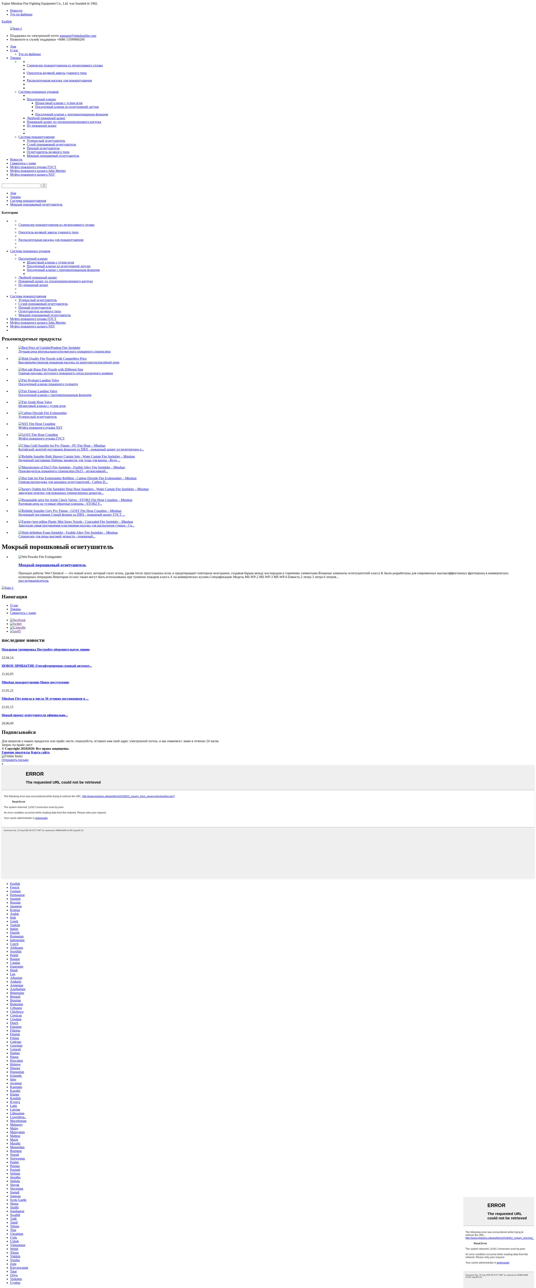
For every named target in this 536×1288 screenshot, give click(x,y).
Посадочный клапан (41, 99)
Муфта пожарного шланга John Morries (38, 171)
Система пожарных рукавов (38, 91)
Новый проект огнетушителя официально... (35, 715)
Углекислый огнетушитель (46, 140)
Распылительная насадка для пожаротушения (59, 80)
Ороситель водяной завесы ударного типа (57, 73)
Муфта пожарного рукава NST (40, 427)
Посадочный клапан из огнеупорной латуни (67, 107)
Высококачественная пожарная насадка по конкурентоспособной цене (68, 362)
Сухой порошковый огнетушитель (51, 144)
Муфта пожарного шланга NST (32, 174)
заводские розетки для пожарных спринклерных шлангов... (61, 493)
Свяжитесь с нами (23, 163)
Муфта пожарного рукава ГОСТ (33, 167)
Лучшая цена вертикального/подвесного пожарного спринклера (64, 351)
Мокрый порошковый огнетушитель (53, 155)
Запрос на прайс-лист (17, 745)
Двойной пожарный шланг (46, 118)
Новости (16, 10)
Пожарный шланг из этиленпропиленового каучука (64, 122)
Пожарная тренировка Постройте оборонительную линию (46, 649)
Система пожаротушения (36, 137)
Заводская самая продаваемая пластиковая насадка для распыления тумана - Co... (76, 525)
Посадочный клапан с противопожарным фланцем (71, 114)
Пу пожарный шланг (42, 125)
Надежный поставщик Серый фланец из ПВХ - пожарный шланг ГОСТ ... (71, 514)
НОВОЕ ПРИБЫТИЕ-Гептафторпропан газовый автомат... (47, 666)
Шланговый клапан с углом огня (58, 103)
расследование (28, 580)
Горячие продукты (16, 752)
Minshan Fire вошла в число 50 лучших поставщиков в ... (45, 698)
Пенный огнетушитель (43, 148)
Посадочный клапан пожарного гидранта (48, 384)
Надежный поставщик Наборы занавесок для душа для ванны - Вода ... (69, 460)
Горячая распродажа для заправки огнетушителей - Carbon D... (63, 482)
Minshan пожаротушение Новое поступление (35, 682)
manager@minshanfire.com (78, 35)
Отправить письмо (15, 760)
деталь (44, 580)
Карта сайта (40, 752)
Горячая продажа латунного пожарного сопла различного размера (65, 373)
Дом (13, 46)
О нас (14, 50)
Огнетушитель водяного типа (48, 152)
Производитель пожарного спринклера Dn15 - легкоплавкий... (63, 471)
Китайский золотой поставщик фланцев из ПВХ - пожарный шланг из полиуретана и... (81, 449)
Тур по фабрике (21, 14)
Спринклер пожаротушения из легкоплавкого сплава (65, 65)
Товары (15, 58)
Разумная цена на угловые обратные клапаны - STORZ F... (60, 503)
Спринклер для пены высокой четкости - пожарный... (56, 536)
